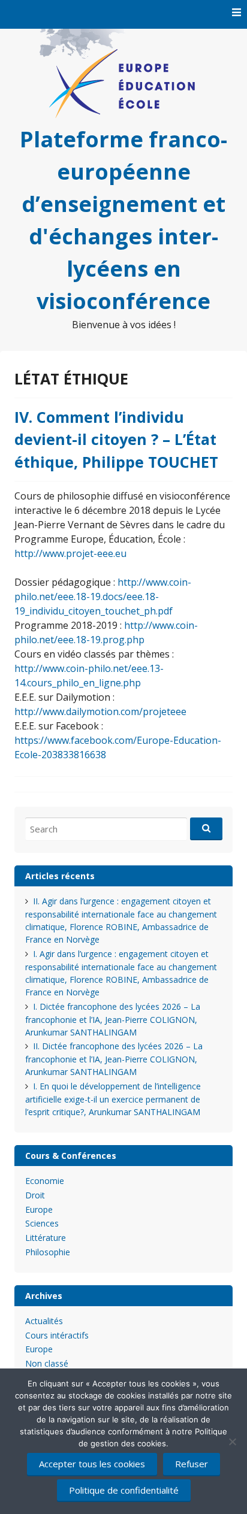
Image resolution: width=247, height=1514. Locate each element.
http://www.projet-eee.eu (70, 553)
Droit (35, 1195)
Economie (44, 1180)
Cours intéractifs (57, 1335)
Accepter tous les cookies (92, 1464)
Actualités (44, 1321)
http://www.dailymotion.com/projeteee (100, 711)
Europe (39, 1209)
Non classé (46, 1363)
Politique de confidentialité (124, 1490)
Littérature (45, 1237)
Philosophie (47, 1252)
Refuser (191, 1464)
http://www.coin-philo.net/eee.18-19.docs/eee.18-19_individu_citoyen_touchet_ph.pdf (102, 596)
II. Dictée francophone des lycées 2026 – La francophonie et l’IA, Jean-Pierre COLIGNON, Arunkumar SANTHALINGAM (114, 1058)
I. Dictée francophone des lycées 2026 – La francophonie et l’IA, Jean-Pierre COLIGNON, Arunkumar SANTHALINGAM (112, 1019)
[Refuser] (232, 1442)
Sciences (42, 1223)
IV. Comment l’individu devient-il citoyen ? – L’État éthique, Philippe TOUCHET (116, 439)
